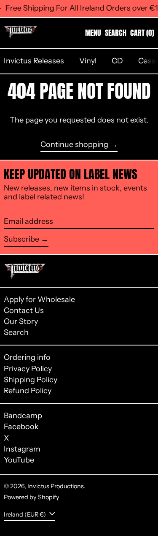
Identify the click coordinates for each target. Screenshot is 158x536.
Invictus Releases (34, 60)
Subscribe (21, 239)
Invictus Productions (55, 486)
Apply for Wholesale (39, 299)
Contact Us (24, 310)
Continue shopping (74, 144)
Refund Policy (27, 390)
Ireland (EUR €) (25, 514)
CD (117, 60)
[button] (115, 33)
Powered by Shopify (31, 497)
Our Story (21, 321)
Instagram (22, 449)
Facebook (21, 426)
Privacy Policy (28, 368)
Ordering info (27, 357)
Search (16, 332)
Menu (93, 32)
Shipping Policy (30, 379)
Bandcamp (23, 415)
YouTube (19, 460)
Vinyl (87, 60)
